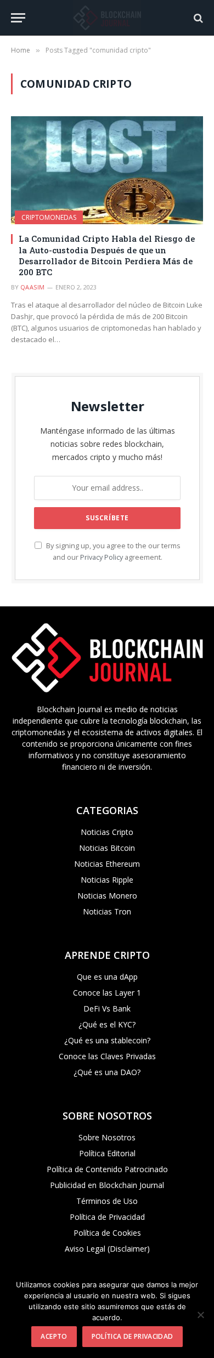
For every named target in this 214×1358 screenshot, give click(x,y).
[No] (200, 1314)
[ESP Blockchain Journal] (107, 18)
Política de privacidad (132, 1336)
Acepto (54, 1336)
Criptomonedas (48, 217)
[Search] (197, 17)
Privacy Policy (101, 557)
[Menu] (18, 17)
